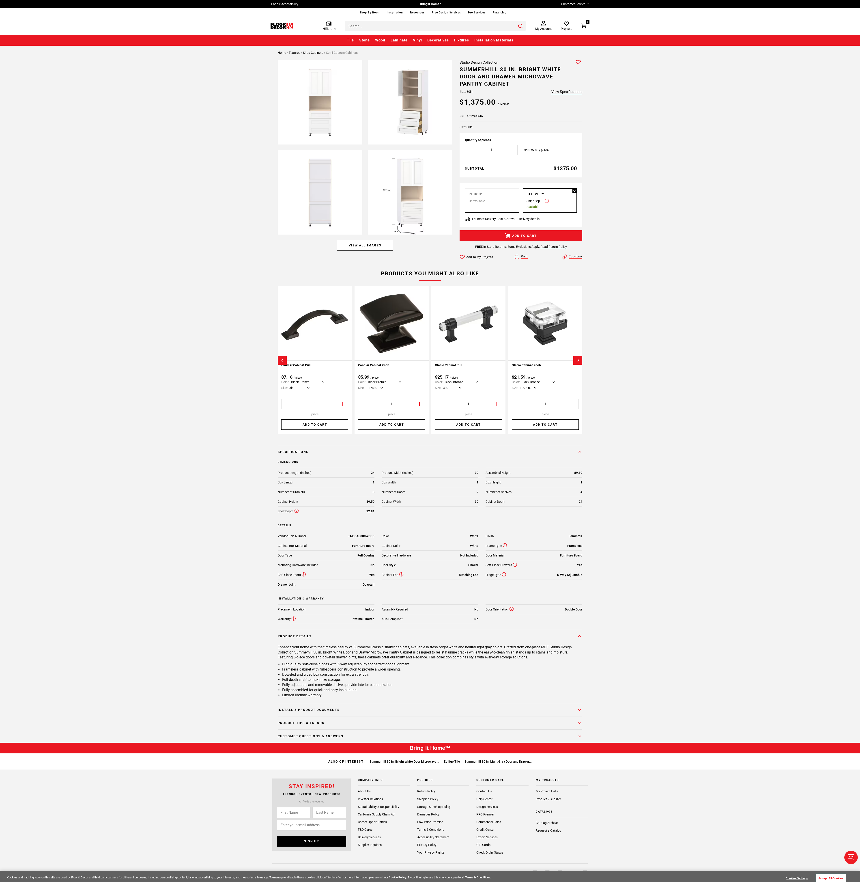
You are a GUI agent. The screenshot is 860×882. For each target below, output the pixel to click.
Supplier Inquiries (370, 845)
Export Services (487, 837)
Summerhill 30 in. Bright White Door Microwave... (404, 761)
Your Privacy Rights (430, 852)
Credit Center (485, 829)
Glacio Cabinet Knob (526, 365)
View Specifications (566, 92)
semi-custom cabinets (342, 52)
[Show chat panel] (851, 857)
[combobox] (435, 26)
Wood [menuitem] (380, 40)
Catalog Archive (547, 823)
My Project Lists (547, 791)
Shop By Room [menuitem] (370, 12)
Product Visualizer (548, 799)
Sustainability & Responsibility (378, 807)
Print (524, 256)
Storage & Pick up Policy (434, 807)
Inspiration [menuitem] (395, 12)
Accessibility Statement (433, 837)
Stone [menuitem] (364, 40)
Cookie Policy (397, 877)
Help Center (484, 799)
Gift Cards (483, 845)
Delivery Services (369, 837)
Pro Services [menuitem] (477, 12)
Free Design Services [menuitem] (446, 12)
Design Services (487, 807)
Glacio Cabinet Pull (448, 365)
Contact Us (484, 791)
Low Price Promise (430, 822)
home (282, 52)
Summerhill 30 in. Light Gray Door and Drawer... (498, 761)
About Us (364, 791)
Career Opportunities (372, 822)
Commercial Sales (488, 822)
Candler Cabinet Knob (373, 365)
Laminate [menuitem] (399, 40)
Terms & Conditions (430, 829)
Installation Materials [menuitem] (493, 40)
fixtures (295, 52)
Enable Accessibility (284, 4)
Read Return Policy (554, 246)
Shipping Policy (427, 799)
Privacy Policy (426, 845)
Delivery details (529, 219)
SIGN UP (311, 841)
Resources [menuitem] (417, 12)
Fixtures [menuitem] (461, 40)
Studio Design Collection (479, 62)
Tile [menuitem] (350, 40)
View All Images (365, 245)
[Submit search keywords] (520, 26)
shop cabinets (313, 52)
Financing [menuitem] (500, 12)
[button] (329, 26)
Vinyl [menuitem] (417, 40)
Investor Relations (370, 799)
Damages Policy (428, 814)
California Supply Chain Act (377, 814)
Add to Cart (524, 235)
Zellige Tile (452, 761)
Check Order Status (489, 852)
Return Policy (426, 791)
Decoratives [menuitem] (438, 40)
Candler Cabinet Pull (296, 365)
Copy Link (575, 256)
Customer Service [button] (573, 4)
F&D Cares (365, 829)
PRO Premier (485, 814)
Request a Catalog (548, 830)
